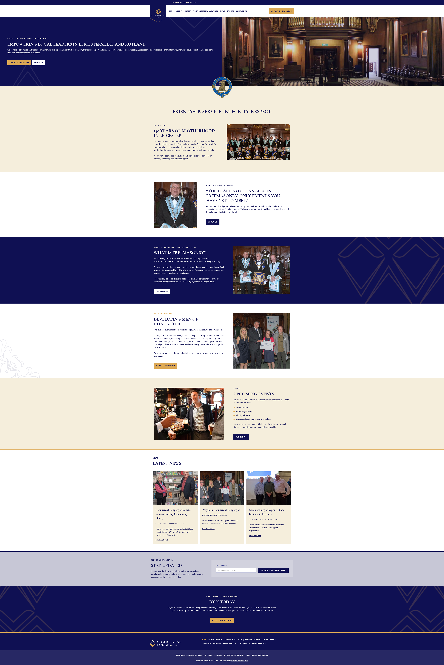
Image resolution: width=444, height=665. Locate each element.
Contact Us (241, 11)
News (222, 11)
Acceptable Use (259, 643)
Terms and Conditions (211, 643)
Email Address (222, 566)
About (179, 11)
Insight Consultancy (239, 661)
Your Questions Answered (205, 11)
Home (171, 11)
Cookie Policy (244, 643)
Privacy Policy (229, 643)
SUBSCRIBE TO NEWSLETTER (273, 570)
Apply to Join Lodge (281, 11)
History (187, 11)
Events (230, 11)
